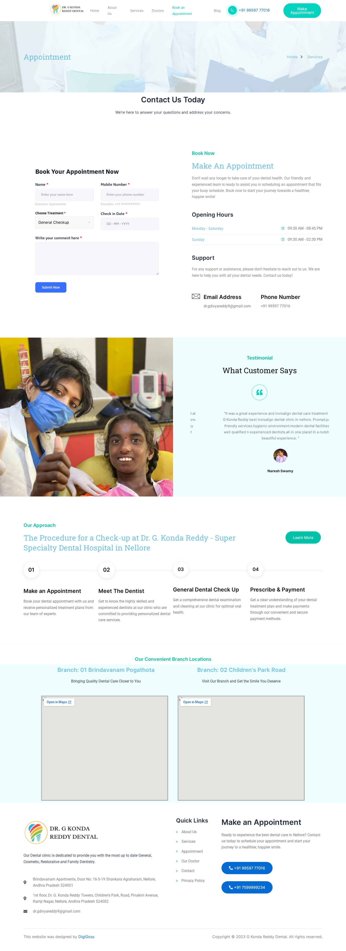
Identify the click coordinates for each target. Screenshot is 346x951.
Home (94, 10)
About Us (112, 10)
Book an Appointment (182, 10)
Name (41, 184)
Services (136, 10)
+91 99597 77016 (254, 10)
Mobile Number (115, 184)
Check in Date (114, 213)
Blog (217, 10)
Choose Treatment (50, 213)
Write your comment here (58, 238)
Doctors (158, 10)
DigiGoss (86, 936)
